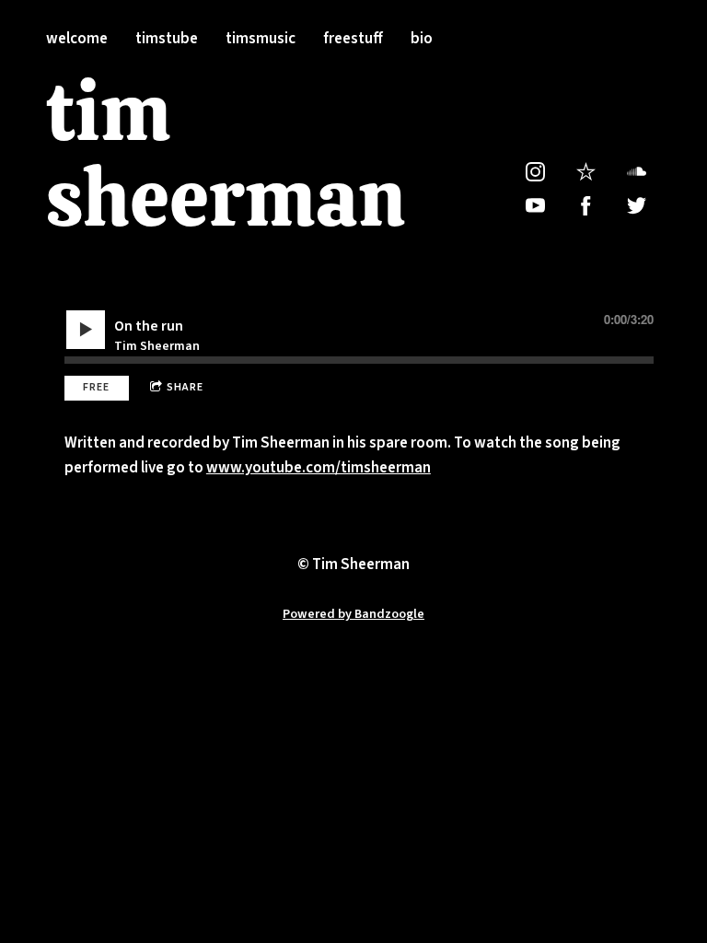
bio (422, 39)
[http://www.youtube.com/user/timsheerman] (535, 205)
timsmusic (261, 39)
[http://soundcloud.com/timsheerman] (636, 171)
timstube (166, 39)
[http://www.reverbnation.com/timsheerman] (586, 171)
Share (185, 387)
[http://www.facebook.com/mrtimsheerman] (586, 205)
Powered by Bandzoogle (353, 614)
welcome (77, 39)
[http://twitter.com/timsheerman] (636, 205)
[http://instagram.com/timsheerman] (535, 171)
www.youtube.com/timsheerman (318, 468)
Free (96, 387)
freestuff (353, 39)
